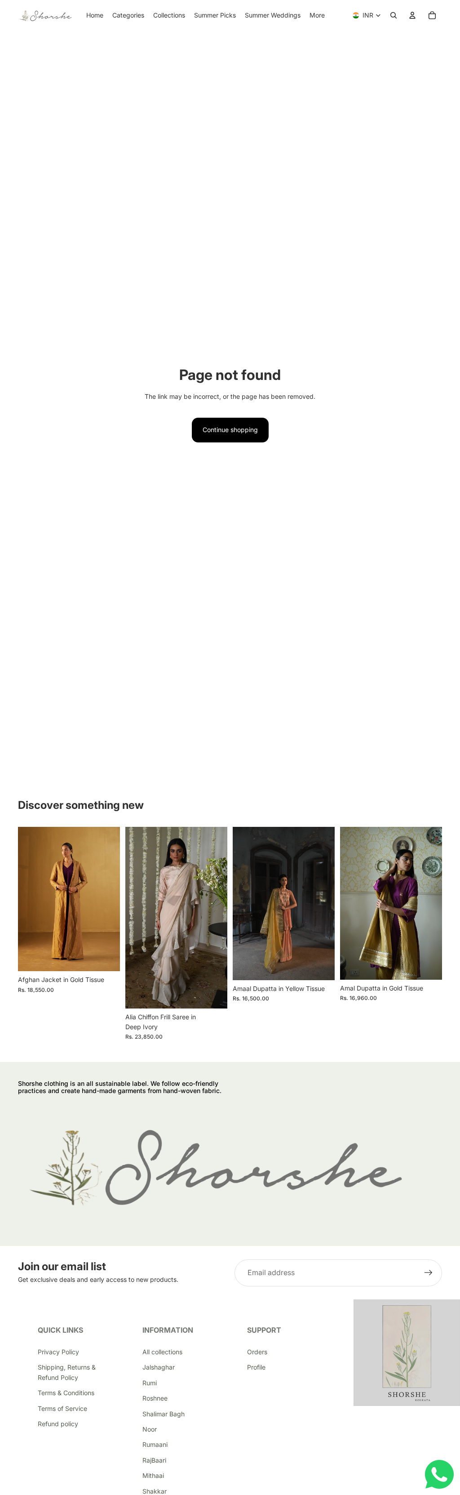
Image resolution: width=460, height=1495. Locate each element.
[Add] (213, 994)
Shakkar (154, 1491)
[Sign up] (428, 1272)
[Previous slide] (28, 899)
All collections (162, 1352)
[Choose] (106, 957)
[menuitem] (317, 15)
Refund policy (58, 1424)
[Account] (412, 15)
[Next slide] (110, 899)
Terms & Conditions (66, 1393)
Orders (257, 1352)
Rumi (149, 1383)
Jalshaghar (158, 1367)
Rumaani (155, 1444)
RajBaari (154, 1460)
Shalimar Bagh (163, 1414)
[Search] (393, 15)
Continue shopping (230, 429)
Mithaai (153, 1475)
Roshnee (155, 1398)
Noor (149, 1429)
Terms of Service (62, 1408)
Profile (256, 1367)
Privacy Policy (58, 1352)
